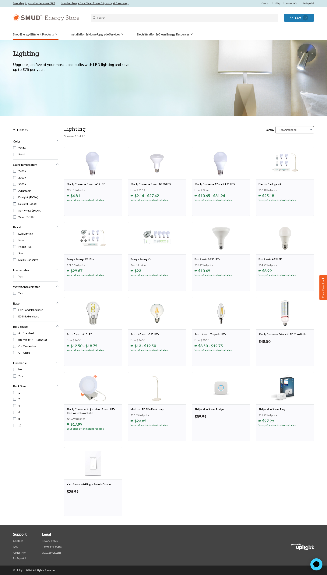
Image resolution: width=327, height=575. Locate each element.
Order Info (291, 3)
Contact (265, 3)
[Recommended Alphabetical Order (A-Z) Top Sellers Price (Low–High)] (295, 129)
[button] (35, 34)
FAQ (278, 3)
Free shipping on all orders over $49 (34, 3)
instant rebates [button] (95, 200)
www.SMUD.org (51, 552)
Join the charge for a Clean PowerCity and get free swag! (94, 3)
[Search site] (184, 18)
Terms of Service (52, 546)
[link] (93, 181)
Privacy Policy (50, 540)
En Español (308, 3)
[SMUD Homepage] (46, 17)
